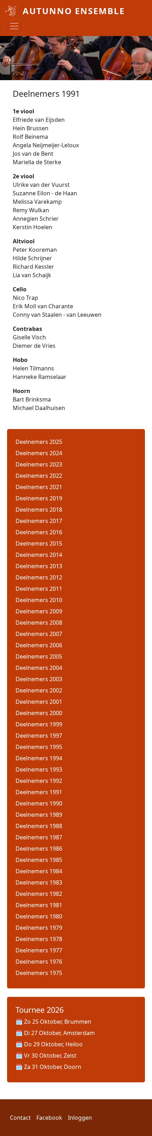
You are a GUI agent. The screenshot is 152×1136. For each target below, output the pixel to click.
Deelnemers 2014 (39, 555)
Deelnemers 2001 (39, 702)
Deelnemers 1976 (39, 961)
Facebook (49, 1118)
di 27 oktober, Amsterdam (59, 1033)
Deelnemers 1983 (39, 882)
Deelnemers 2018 (39, 509)
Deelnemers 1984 (39, 871)
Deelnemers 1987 (39, 837)
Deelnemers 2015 (39, 543)
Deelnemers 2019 (39, 498)
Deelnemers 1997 (39, 735)
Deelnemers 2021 (39, 487)
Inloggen (80, 1118)
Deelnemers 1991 (39, 792)
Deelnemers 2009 (39, 611)
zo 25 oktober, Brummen (57, 1021)
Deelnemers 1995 (39, 747)
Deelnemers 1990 (39, 803)
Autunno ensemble (74, 11)
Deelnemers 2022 (39, 476)
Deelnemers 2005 (39, 656)
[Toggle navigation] (14, 26)
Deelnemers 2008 (39, 622)
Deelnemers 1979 (39, 928)
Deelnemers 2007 (39, 634)
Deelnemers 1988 (39, 826)
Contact (20, 1118)
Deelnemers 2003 (39, 679)
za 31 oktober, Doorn (52, 1067)
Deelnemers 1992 (39, 781)
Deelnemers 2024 (39, 453)
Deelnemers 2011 (39, 589)
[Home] (10, 11)
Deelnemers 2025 (39, 442)
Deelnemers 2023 (39, 464)
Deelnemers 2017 (39, 521)
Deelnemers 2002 (39, 690)
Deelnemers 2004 (39, 668)
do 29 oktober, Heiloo (53, 1044)
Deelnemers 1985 (39, 860)
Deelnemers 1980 (39, 916)
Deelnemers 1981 (39, 905)
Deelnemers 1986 (39, 848)
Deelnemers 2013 (39, 566)
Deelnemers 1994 (39, 758)
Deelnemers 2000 (39, 713)
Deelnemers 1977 (39, 950)
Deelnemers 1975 (39, 973)
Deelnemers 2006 (39, 645)
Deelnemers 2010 (39, 600)
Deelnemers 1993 (39, 769)
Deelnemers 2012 (39, 577)
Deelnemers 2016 (39, 532)
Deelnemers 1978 (39, 939)
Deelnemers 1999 (39, 724)
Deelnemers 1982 (39, 894)
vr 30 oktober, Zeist (50, 1055)
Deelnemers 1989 (39, 815)
